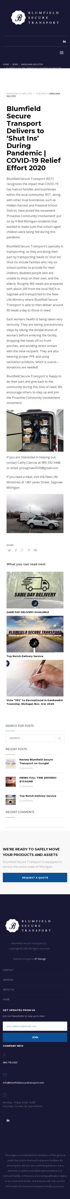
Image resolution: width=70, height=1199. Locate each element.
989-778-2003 (10, 1062)
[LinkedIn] (64, 41)
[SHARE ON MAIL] (35, 550)
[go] (59, 738)
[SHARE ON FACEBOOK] (16, 550)
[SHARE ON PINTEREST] (29, 550)
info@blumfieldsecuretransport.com (23, 1082)
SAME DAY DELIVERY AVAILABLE (28, 612)
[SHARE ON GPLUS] (22, 550)
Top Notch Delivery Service (25, 656)
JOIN (35, 1037)
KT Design (40, 958)
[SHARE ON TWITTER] (9, 550)
